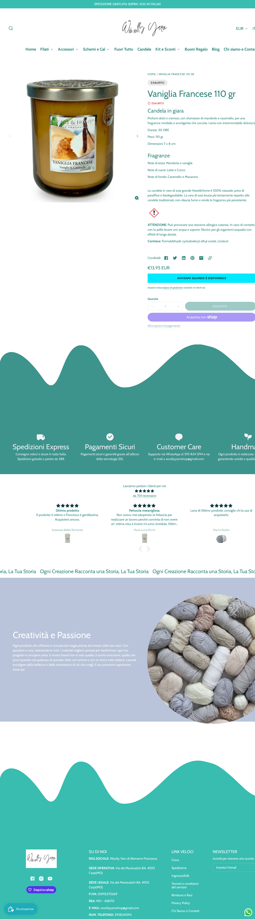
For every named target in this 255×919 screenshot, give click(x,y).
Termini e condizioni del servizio (185, 885)
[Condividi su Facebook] (166, 258)
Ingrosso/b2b (180, 876)
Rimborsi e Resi (182, 895)
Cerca (175, 860)
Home (152, 74)
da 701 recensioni (144, 496)
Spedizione (179, 868)
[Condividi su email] (201, 258)
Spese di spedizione (173, 287)
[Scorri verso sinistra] (10, 136)
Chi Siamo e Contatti (185, 911)
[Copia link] (210, 258)
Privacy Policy (181, 903)
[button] (10, 28)
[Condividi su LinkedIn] (183, 258)
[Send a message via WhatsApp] (248, 912)
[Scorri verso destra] (136, 136)
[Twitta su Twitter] (175, 258)
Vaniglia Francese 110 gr (176, 74)
